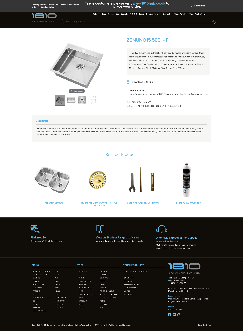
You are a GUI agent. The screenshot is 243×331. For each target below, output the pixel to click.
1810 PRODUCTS (146, 106)
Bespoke (124, 14)
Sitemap (102, 325)
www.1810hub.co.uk (149, 3)
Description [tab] (42, 120)
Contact (166, 14)
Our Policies (110, 325)
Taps (104, 14)
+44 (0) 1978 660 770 (177, 280)
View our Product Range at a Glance (117, 237)
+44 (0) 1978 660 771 (178, 283)
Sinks (95, 14)
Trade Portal (179, 14)
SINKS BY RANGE (164, 106)
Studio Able (207, 325)
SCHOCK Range (137, 14)
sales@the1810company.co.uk (182, 278)
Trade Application (197, 14)
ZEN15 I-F (178, 106)
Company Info (152, 14)
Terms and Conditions (123, 325)
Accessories (113, 14)
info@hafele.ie (176, 309)
